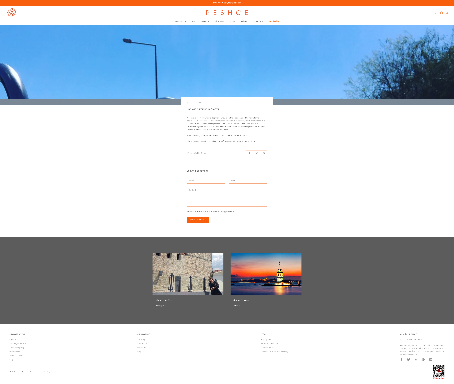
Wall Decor (244, 21)
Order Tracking (15, 355)
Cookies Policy (267, 347)
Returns (12, 339)
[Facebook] (401, 359)
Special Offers (273, 21)
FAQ (11, 360)
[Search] (447, 12)
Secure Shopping (16, 347)
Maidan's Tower (241, 300)
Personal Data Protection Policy (274, 351)
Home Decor (258, 21)
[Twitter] (408, 359)
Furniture (232, 21)
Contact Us (142, 343)
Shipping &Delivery (17, 343)
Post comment (197, 220)
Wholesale (141, 347)
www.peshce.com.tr (408, 354)
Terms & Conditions (269, 343)
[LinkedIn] (430, 359)
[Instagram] (416, 359)
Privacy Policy (266, 339)
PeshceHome (219, 21)
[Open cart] (441, 12)
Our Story (141, 339)
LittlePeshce (204, 21)
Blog (139, 351)
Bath (193, 21)
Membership (14, 351)
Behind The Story (164, 300)
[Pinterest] (423, 359)
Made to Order (181, 21)
